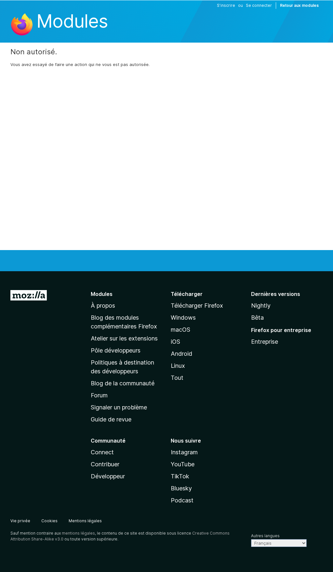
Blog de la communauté (122, 383)
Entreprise (264, 341)
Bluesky (181, 488)
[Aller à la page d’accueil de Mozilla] (28, 296)
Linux (178, 365)
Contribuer (105, 464)
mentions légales (78, 533)
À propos (103, 305)
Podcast (182, 500)
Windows (183, 317)
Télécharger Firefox (197, 305)
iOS (175, 341)
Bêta (257, 317)
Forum (99, 395)
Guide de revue (111, 419)
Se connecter (259, 5)
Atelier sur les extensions (124, 338)
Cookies (49, 520)
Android (181, 353)
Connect (102, 452)
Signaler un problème (119, 407)
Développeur (108, 476)
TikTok (180, 476)
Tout (177, 377)
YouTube (182, 464)
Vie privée (20, 520)
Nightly (261, 305)
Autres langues (265, 535)
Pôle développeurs (115, 350)
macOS (180, 329)
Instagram (184, 452)
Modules (72, 21)
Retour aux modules (299, 5)
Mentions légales (85, 520)
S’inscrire (226, 5)
